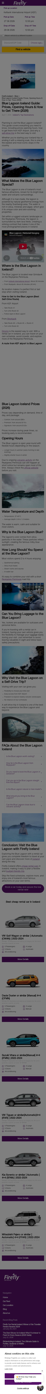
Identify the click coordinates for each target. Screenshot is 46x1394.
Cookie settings (23, 1388)
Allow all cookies (23, 1382)
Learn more (9, 1369)
